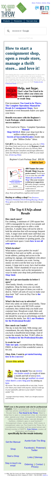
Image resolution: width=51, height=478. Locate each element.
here (38, 376)
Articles (44, 3)
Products (38, 3)
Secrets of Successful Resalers (20, 137)
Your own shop (31, 21)
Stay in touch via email (13, 464)
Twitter (34, 450)
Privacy (34, 467)
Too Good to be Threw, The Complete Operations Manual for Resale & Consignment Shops (23, 105)
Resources (18, 21)
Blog (48, 3)
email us (45, 475)
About (33, 3)
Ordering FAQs (15, 155)
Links (30, 457)
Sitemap (38, 457)
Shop (13, 449)
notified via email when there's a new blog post (24, 379)
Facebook (29, 448)
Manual (25, 129)
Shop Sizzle (10, 275)
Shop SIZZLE (13, 132)
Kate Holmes (32, 429)
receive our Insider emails (28, 372)
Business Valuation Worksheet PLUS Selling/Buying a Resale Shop (24, 199)
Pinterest (40, 448)
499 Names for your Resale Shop (34, 177)
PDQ (42, 144)
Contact (40, 464)
